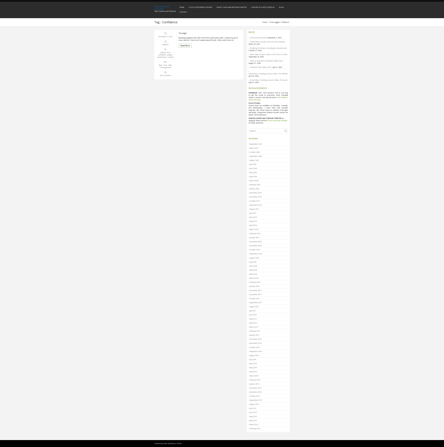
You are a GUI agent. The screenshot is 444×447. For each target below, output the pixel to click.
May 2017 (253, 319)
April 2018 (253, 274)
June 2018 (253, 266)
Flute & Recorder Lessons (200, 7)
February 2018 (255, 282)
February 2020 (255, 185)
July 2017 (253, 311)
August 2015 (254, 404)
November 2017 (256, 294)
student (171, 57)
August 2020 (254, 160)
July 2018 (253, 262)
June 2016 (253, 363)
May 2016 (253, 367)
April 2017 (253, 323)
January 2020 (254, 189)
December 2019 (256, 193)
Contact (183, 12)
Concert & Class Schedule (263, 7)
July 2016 (253, 359)
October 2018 (255, 250)
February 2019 (255, 233)
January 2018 (254, 286)
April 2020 (253, 176)
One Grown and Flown (258, 38)
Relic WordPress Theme (173, 443)
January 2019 (254, 237)
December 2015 (256, 388)
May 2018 (253, 270)
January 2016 (254, 384)
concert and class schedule (277, 120)
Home (181, 7)
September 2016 (256, 351)
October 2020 (255, 152)
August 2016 (254, 355)
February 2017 (255, 331)
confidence (162, 55)
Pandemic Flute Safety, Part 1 (261, 67)
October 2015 (255, 396)
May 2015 (253, 416)
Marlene (165, 44)
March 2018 (254, 278)
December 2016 (256, 339)
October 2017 (255, 298)
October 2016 (255, 347)
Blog (281, 7)
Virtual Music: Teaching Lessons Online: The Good (268, 80)
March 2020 (254, 180)
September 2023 (256, 144)
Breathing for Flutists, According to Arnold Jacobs (268, 48)
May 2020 (253, 172)
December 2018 (256, 241)
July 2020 (253, 164)
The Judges (183, 33)
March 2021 (254, 148)
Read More (185, 45)
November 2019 (256, 197)
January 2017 (254, 335)
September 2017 (256, 302)
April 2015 (253, 420)
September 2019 (256, 205)
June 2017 (253, 315)
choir (168, 52)
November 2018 (256, 246)
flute (170, 65)
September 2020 (256, 156)
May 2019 (253, 221)
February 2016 (255, 380)
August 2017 (254, 306)
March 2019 (254, 229)
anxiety (163, 52)
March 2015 (254, 424)
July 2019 (253, 213)
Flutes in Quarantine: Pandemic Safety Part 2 (266, 61)
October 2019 (255, 201)
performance (162, 57)
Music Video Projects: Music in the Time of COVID (268, 54)
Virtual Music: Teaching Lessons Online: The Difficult (268, 74)
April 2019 (253, 225)
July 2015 (253, 408)
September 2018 (256, 254)
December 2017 (256, 290)
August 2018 (254, 258)
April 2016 (253, 372)
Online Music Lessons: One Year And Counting (267, 42)
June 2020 (253, 168)
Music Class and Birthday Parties (232, 7)
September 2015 (256, 400)
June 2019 (253, 217)
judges (169, 55)
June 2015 (253, 412)
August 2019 (254, 209)
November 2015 (256, 392)
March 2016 (254, 376)
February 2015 (255, 428)
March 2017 (254, 327)
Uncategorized (165, 67)
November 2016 (256, 343)
